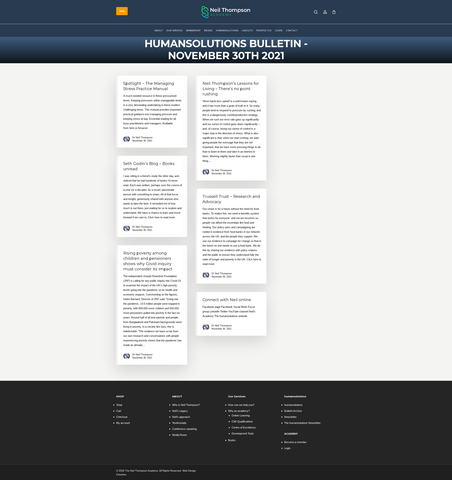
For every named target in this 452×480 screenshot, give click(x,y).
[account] (325, 12)
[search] (316, 12)
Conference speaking (184, 428)
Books (232, 440)
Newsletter (290, 416)
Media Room (179, 434)
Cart (118, 410)
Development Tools (243, 433)
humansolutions (293, 404)
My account (123, 422)
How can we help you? (241, 404)
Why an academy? (239, 410)
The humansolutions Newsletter (302, 422)
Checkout (121, 416)
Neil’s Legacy (180, 410)
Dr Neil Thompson (142, 137)
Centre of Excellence (244, 427)
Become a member (295, 442)
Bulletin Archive (293, 410)
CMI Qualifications (242, 421)
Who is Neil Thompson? (186, 404)
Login (287, 448)
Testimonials (179, 422)
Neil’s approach (181, 416)
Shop (119, 404)
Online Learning (241, 415)
